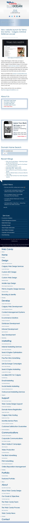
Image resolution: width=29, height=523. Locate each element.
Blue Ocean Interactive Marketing (22, 244)
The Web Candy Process (6, 504)
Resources (25, 246)
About (3, 481)
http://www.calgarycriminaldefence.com (9, 89)
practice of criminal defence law (20, 73)
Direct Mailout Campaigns (6, 441)
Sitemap (21, 246)
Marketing (4, 337)
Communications (5, 429)
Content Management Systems (7, 309)
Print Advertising (4, 458)
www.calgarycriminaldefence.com (15, 57)
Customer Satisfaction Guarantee (7, 423)
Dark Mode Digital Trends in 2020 (13, 167)
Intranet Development (5, 326)
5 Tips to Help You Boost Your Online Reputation (17, 175)
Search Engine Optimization (6, 349)
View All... (8, 177)
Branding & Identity (5, 291)
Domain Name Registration (6, 406)
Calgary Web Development (6, 303)
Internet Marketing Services (6, 343)
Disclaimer (15, 246)
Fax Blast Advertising (5, 452)
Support (3, 395)
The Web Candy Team (5, 499)
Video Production (5, 446)
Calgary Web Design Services (7, 263)
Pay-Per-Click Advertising (6, 355)
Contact (3, 516)
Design (3, 257)
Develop (3, 297)
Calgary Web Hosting (5, 412)
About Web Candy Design (6, 487)
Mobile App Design (5, 280)
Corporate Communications (6, 435)
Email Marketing (4, 377)
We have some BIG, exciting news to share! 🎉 (14, 187)
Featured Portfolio (5, 475)
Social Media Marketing (6, 383)
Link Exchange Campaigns (6, 360)
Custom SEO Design (5, 269)
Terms (18, 246)
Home (3, 251)
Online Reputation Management (7, 463)
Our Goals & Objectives (6, 493)
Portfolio (3, 469)
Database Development (6, 320)
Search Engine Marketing (6, 366)
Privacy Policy (11, 246)
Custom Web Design (5, 274)
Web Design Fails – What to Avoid (13, 168)
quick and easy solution (14, 65)
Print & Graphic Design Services (7, 286)
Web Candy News (5, 510)
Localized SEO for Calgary (6, 372)
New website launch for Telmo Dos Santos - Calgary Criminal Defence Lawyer (14, 31)
